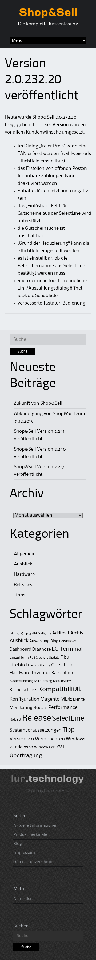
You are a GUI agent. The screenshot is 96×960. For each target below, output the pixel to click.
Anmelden (23, 899)
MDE (66, 699)
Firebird (18, 665)
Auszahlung (39, 641)
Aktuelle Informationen (35, 826)
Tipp (69, 730)
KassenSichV (62, 681)
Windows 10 (21, 747)
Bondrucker (67, 641)
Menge (79, 699)
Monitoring (21, 708)
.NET (13, 633)
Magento (50, 699)
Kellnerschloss (23, 690)
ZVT (60, 747)
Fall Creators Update (44, 657)
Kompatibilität (59, 689)
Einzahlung (19, 657)
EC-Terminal (67, 649)
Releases (23, 585)
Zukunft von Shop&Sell (38, 403)
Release (36, 718)
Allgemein (25, 554)
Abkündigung (41, 633)
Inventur (40, 673)
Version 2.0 (22, 739)
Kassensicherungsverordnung (31, 681)
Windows (75, 739)
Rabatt (15, 719)
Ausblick (23, 564)
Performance (63, 707)
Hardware (24, 574)
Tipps (19, 595)
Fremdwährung (39, 665)
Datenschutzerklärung (34, 862)
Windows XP (44, 747)
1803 (28, 633)
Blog (54, 641)
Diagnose (41, 649)
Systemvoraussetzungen (36, 730)
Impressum (24, 853)
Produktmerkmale (30, 835)
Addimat (60, 633)
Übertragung (26, 755)
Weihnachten (50, 739)
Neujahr (40, 708)
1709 (20, 633)
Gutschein (62, 665)
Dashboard (20, 649)
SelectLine (68, 719)
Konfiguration (24, 699)
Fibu (65, 657)
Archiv (76, 633)
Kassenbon (62, 673)
